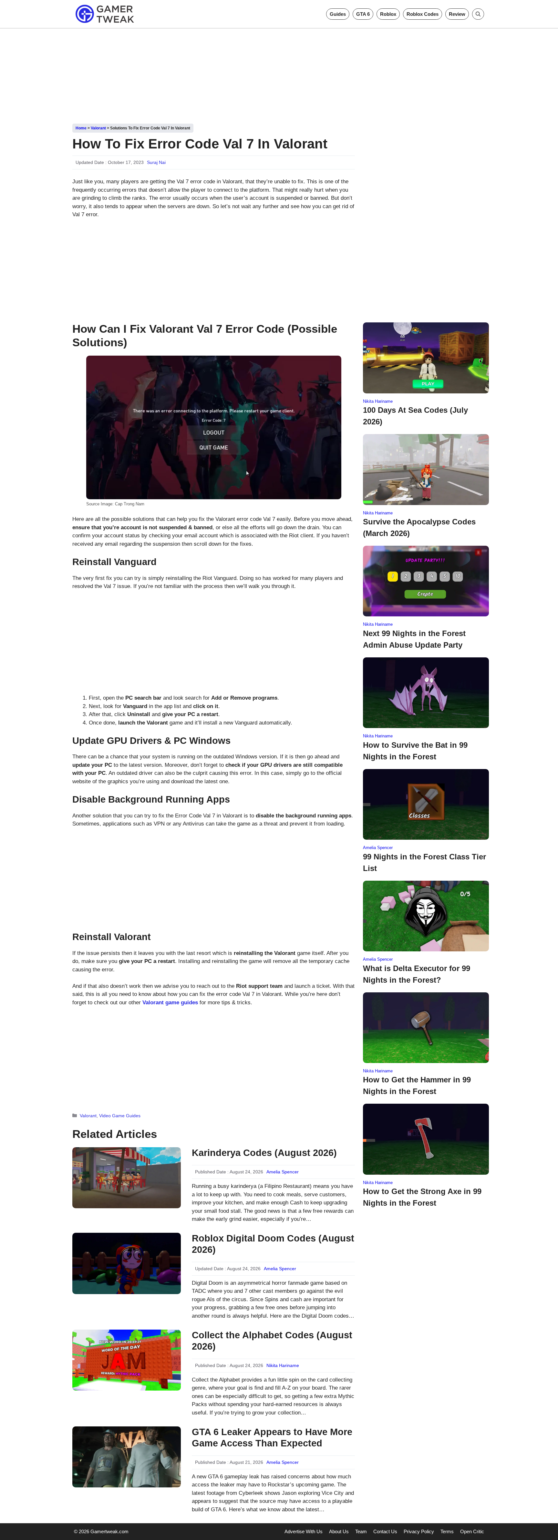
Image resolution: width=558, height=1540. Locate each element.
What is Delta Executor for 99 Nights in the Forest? (416, 974)
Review (457, 14)
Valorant (98, 128)
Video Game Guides (119, 1115)
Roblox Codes (423, 14)
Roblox (388, 14)
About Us (339, 1531)
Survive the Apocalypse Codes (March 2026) (419, 527)
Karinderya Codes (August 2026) (264, 1153)
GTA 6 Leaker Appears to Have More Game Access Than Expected (272, 1437)
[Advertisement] (279, 73)
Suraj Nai (156, 162)
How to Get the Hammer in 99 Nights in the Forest (417, 1085)
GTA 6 (363, 14)
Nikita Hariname (282, 1365)
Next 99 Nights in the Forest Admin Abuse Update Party (414, 639)
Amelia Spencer (282, 1171)
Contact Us (385, 1531)
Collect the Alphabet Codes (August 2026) (272, 1341)
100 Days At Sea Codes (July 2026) (415, 416)
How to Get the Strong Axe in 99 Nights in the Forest (422, 1197)
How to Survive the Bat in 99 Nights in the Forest (415, 751)
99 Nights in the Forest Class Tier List (424, 862)
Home (81, 128)
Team (361, 1531)
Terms (447, 1531)
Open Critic (472, 1531)
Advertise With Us (303, 1531)
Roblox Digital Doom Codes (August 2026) (273, 1244)
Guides (338, 14)
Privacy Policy (419, 1531)
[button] (478, 14)
